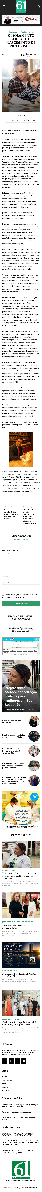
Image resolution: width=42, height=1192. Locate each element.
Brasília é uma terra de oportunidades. (11, 721)
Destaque (13, 32)
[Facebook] (4, 1061)
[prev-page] (31, 664)
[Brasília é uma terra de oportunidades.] (34, 721)
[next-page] (35, 664)
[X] (17, 1061)
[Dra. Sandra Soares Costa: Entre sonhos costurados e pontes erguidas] (34, 765)
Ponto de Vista (27, 32)
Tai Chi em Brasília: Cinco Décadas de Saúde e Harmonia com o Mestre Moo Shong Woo (20, 1143)
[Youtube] (23, 1061)
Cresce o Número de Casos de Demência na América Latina (17, 1134)
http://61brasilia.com (21, 539)
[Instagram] (11, 1061)
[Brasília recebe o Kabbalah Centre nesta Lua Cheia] (34, 736)
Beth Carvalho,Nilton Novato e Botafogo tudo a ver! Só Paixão (11, 514)
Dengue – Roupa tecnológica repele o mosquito (17, 1151)
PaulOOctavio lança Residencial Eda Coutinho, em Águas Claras (13, 751)
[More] (34, 120)
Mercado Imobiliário (11, 1019)
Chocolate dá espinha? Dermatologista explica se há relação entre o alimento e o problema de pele (30, 516)
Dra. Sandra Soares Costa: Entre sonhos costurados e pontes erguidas (13, 766)
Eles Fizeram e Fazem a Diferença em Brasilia (18, 921)
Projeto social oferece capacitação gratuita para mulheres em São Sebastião (21, 696)
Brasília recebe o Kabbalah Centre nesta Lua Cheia (13, 736)
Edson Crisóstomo (9, 55)
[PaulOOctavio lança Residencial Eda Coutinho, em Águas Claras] (34, 751)
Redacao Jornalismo (12, 709)
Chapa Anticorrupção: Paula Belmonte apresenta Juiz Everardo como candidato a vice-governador (14, 780)
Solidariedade (8, 870)
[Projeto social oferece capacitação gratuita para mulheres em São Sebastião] (21, 854)
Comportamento (9, 971)
